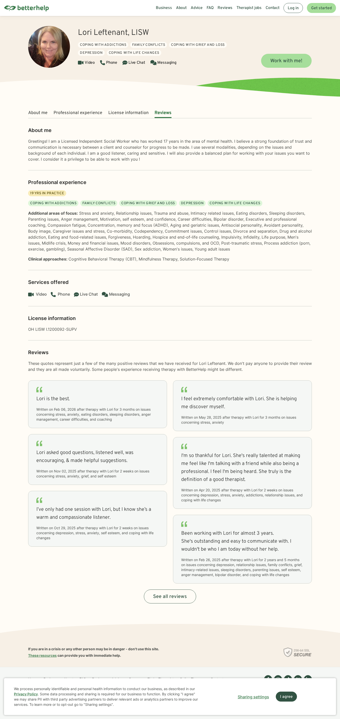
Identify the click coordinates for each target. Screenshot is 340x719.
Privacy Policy (26, 694)
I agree (286, 696)
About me (38, 113)
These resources (42, 655)
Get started (321, 8)
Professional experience (78, 113)
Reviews (163, 113)
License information (128, 113)
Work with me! (286, 61)
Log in (293, 8)
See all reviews (170, 596)
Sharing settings (253, 696)
